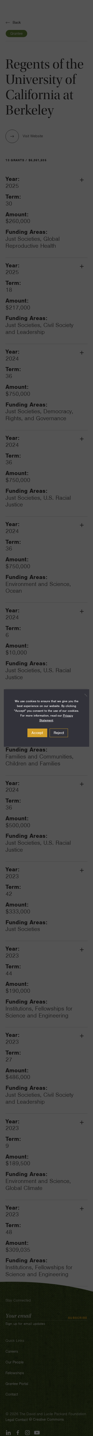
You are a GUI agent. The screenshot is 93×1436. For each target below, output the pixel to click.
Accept (37, 732)
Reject (59, 732)
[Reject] (83, 695)
